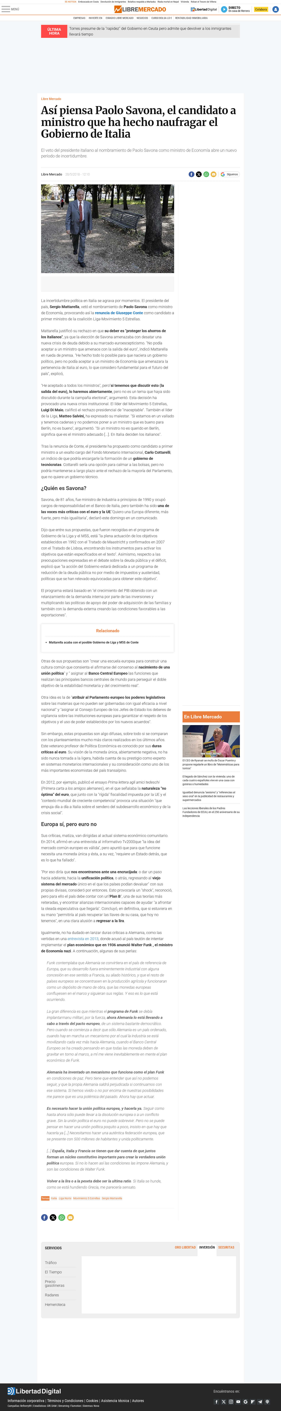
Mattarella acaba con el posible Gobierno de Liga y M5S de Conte (94, 642)
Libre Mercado (51, 99)
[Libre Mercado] (140, 9)
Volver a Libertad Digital (204, 9)
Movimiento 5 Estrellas (86, 1198)
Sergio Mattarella (112, 1198)
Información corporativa (26, 1400)
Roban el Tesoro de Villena (203, 2)
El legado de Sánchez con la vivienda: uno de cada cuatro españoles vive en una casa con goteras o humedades (209, 780)
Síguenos (232, 174)
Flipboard (253, 1402)
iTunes (267, 1402)
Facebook (216, 1402)
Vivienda (185, 2)
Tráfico (51, 1262)
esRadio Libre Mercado (119, 17)
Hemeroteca (55, 1304)
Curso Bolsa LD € (161, 17)
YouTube (238, 1402)
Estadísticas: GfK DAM (45, 1405)
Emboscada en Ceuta (88, 2)
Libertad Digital (111, 1391)
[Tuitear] (199, 174)
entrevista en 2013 (83, 938)
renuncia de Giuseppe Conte (119, 313)
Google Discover (245, 1402)
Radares (52, 1295)
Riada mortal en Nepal (168, 2)
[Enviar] (206, 174)
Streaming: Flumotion (69, 1405)
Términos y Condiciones (65, 1400)
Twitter (224, 1402)
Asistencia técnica (115, 1400)
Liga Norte (65, 1198)
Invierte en (95, 17)
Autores (138, 1400)
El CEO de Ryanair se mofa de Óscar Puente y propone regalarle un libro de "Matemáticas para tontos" (211, 764)
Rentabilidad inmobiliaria (191, 17)
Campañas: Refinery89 (20, 1405)
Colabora (261, 9)
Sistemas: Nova (91, 1405)
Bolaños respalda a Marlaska (142, 2)
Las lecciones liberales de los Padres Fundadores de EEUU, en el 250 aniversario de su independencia (211, 812)
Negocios (142, 17)
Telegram (260, 1402)
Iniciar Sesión (275, 9)
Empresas (79, 17)
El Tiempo (53, 1272)
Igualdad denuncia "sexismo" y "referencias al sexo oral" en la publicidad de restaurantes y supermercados (209, 796)
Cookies (92, 1400)
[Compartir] (191, 174)
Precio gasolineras (54, 1283)
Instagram (231, 1402)
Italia (54, 1198)
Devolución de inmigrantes (113, 2)
